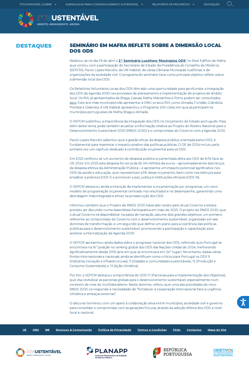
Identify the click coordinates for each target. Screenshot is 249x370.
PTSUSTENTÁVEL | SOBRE (36, 4)
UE (24, 329)
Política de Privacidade (114, 329)
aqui (73, 103)
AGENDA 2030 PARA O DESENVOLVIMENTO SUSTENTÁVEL (102, 4)
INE (47, 329)
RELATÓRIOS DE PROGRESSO (171, 4)
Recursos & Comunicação (74, 329)
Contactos (194, 329)
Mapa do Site (217, 329)
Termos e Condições (152, 329)
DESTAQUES (212, 4)
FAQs (177, 329)
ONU (36, 329)
